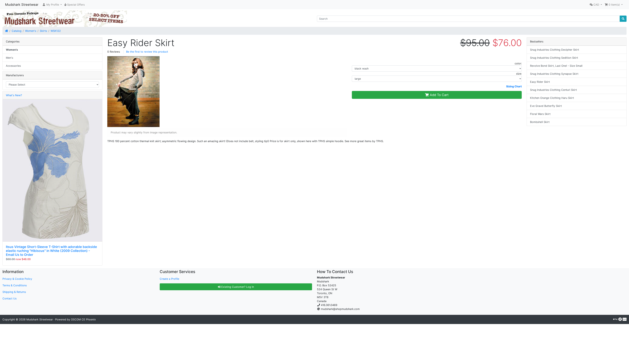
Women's (30, 30)
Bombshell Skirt (540, 122)
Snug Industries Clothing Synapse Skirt (554, 73)
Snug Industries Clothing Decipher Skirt (554, 49)
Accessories (13, 65)
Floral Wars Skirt (540, 114)
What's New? (14, 95)
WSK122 (56, 30)
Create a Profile (169, 278)
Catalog (16, 30)
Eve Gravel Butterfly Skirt (546, 106)
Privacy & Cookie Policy (17, 278)
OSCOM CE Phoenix (83, 319)
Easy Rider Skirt (540, 81)
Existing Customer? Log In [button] (237, 286)
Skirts (43, 30)
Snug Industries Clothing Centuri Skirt (553, 89)
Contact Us (9, 298)
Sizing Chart (514, 86)
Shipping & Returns (14, 292)
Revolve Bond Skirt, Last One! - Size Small (556, 65)
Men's (9, 57)
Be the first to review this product (147, 51)
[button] (52, 4)
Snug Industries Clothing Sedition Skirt (554, 57)
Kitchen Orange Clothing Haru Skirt (552, 97)
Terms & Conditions (14, 285)
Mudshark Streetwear (21, 5)
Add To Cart (438, 95)
